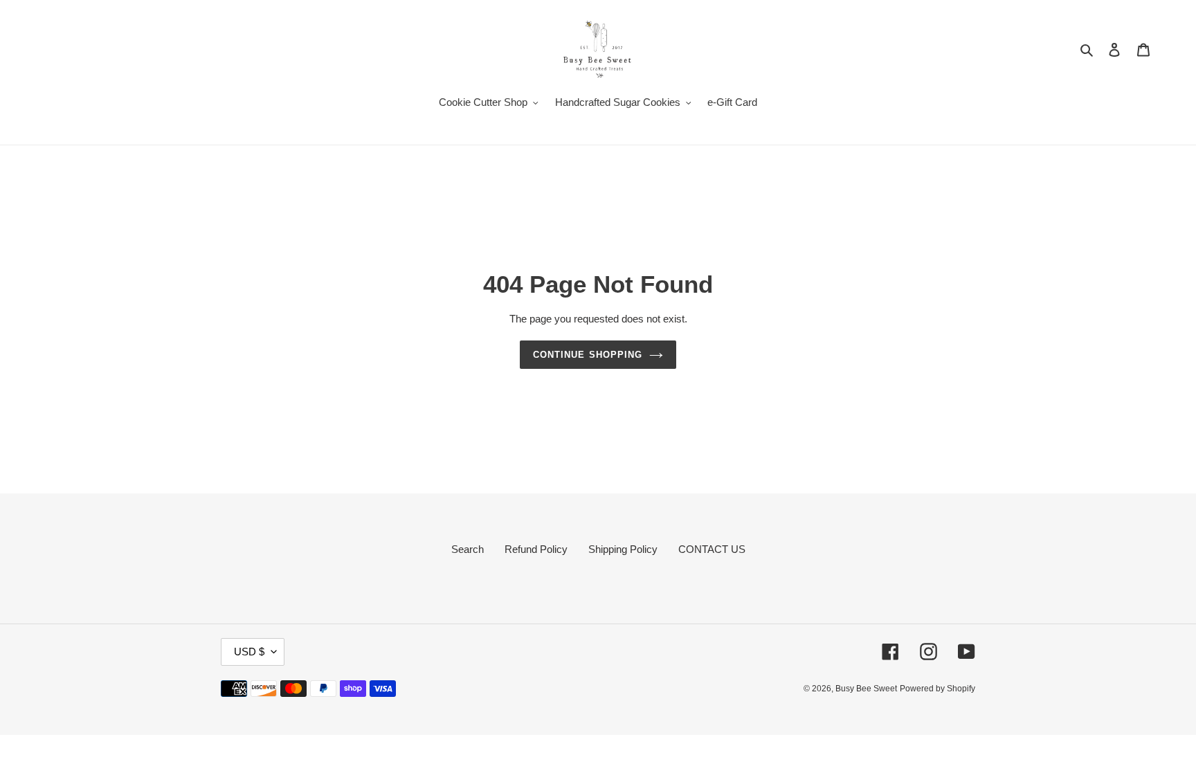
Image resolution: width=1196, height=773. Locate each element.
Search (467, 549)
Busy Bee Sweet (866, 688)
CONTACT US (711, 549)
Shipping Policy (623, 549)
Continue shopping (587, 354)
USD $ (249, 651)
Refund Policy (536, 549)
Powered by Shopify (937, 688)
